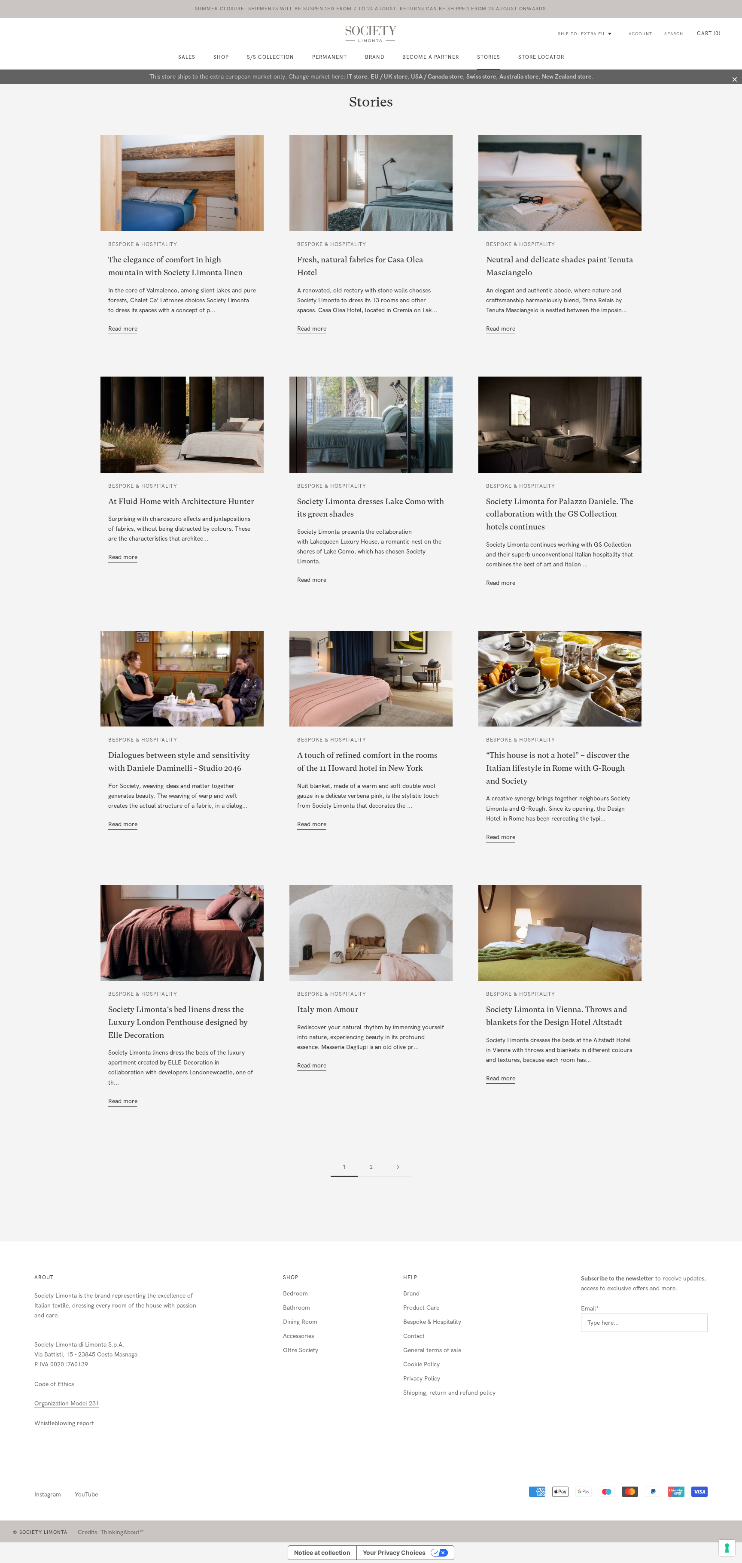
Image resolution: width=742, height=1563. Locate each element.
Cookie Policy (421, 1364)
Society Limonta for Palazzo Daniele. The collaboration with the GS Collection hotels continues (559, 514)
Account (640, 33)
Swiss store (481, 76)
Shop (290, 1277)
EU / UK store (389, 76)
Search (673, 33)
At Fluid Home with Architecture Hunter (181, 501)
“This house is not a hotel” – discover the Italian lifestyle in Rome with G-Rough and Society (557, 768)
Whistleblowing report (64, 1423)
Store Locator (541, 57)
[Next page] (398, 1167)
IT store (357, 76)
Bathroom (296, 1307)
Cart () (709, 33)
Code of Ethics (54, 1384)
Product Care (421, 1307)
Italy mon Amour (327, 1009)
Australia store (518, 76)
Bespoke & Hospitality (432, 1322)
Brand (374, 57)
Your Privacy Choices (394, 1552)
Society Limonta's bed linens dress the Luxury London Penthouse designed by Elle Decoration (178, 1022)
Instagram (47, 1494)
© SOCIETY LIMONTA (40, 1532)
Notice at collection (322, 1552)
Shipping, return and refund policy (449, 1392)
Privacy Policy (421, 1378)
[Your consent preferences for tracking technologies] (727, 1548)
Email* (590, 1308)
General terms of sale (432, 1350)
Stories (488, 57)
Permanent (329, 57)
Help (410, 1277)
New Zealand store (566, 76)
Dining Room (300, 1322)
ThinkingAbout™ (122, 1532)
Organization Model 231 (66, 1403)
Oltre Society (300, 1350)
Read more (122, 328)
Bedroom (295, 1293)
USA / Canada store (437, 76)
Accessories (298, 1336)
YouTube (86, 1494)
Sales (186, 57)
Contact (414, 1336)
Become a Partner (430, 57)
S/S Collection (270, 57)
